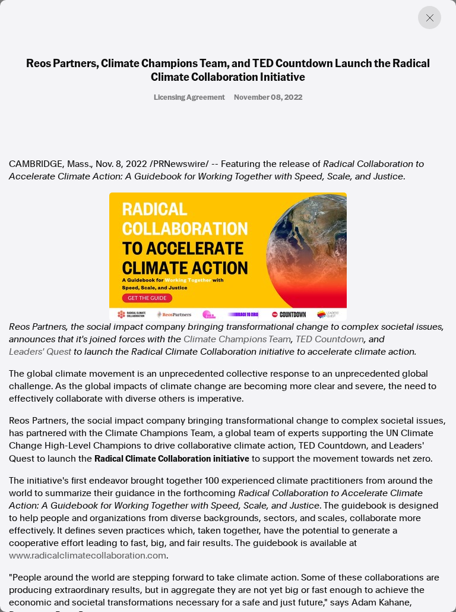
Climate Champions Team (237, 339)
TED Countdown (330, 339)
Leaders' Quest (40, 351)
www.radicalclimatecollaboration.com (87, 555)
